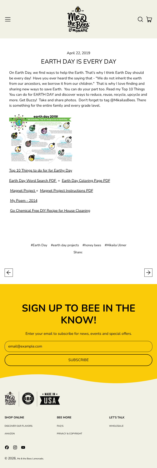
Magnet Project (23, 190)
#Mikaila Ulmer (115, 245)
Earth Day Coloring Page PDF (86, 180)
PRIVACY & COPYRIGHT (69, 433)
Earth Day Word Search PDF (33, 180)
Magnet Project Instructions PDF (66, 190)
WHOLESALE (116, 425)
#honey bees (92, 245)
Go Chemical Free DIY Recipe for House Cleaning (50, 210)
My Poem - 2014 (23, 200)
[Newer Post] (148, 272)
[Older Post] (9, 272)
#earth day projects (65, 245)
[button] (140, 19)
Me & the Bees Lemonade (30, 458)
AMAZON (10, 433)
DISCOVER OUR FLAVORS (18, 425)
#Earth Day (39, 245)
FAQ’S (60, 425)
